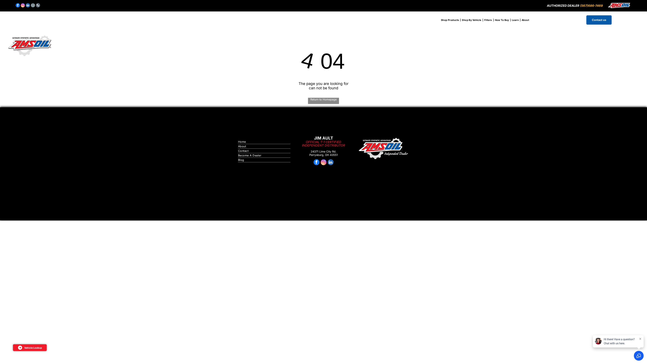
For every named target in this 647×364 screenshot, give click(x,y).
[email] (33, 5)
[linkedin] (28, 5)
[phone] (38, 5)
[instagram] (23, 5)
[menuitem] (450, 20)
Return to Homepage (323, 99)
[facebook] (18, 5)
